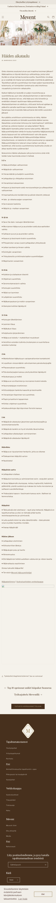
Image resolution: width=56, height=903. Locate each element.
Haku (8, 810)
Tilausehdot (11, 800)
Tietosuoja (10, 805)
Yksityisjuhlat (11, 748)
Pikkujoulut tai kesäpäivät (16, 774)
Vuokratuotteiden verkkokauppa (29, 582)
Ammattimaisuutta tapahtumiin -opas (21, 769)
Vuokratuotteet (12, 795)
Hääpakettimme (8, 582)
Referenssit (10, 847)
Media (8, 836)
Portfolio (9, 759)
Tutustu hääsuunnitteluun (28, 706)
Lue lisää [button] (22, 899)
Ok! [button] (43, 894)
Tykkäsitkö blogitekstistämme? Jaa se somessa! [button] (23, 676)
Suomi (11, 880)
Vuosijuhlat (10, 780)
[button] (2, 17)
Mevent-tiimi (11, 825)
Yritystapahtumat (13, 753)
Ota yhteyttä (11, 831)
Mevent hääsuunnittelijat (21, 573)
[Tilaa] (45, 864)
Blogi (8, 764)
